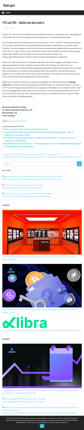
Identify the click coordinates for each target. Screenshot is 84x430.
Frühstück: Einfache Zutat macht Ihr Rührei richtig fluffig (21, 188)
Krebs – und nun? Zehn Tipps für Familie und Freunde (26, 129)
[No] (81, 423)
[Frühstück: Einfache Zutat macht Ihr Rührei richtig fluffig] (22, 185)
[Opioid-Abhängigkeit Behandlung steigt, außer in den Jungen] (24, 399)
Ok (42, 426)
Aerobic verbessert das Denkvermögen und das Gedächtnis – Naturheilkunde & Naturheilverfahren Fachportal (42, 157)
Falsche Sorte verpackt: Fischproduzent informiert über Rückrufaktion (26, 196)
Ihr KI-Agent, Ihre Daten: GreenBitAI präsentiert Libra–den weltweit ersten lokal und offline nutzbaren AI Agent (41, 330)
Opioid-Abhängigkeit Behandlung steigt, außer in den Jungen (23, 402)
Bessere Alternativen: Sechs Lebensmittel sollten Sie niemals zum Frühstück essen (31, 179)
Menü (8, 13)
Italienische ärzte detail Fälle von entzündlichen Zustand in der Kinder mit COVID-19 (32, 154)
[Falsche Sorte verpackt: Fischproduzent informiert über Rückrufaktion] (27, 194)
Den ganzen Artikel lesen (17, 121)
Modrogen (9, 5)
